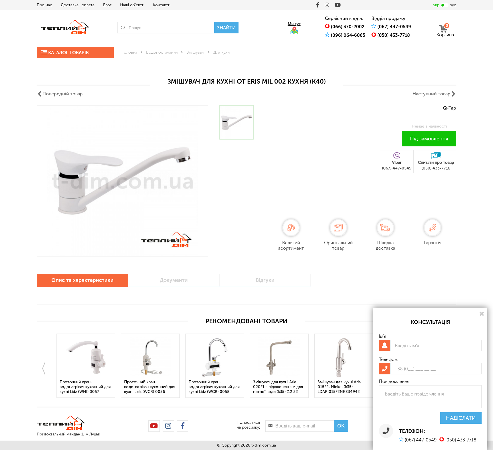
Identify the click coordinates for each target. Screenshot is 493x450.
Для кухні (222, 52)
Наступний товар (431, 93)
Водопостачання (162, 52)
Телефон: (388, 359)
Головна (129, 52)
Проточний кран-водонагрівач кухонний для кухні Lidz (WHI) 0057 (85, 387)
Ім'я (382, 336)
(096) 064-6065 (348, 35)
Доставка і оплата (77, 5)
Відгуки (265, 280)
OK (341, 426)
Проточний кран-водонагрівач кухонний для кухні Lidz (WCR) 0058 (214, 387)
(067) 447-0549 (394, 26)
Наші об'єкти (132, 5)
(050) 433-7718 (393, 35)
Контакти (161, 5)
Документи (174, 280)
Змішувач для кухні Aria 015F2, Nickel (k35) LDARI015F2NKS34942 (339, 387)
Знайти (226, 28)
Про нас (44, 5)
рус (453, 5)
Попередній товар (63, 93)
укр (436, 5)
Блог (107, 5)
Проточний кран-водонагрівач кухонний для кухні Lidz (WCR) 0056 (149, 387)
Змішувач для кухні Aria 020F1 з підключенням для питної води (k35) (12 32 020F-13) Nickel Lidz (278, 387)
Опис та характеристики (82, 280)
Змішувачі (196, 52)
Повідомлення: (395, 381)
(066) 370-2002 (347, 26)
